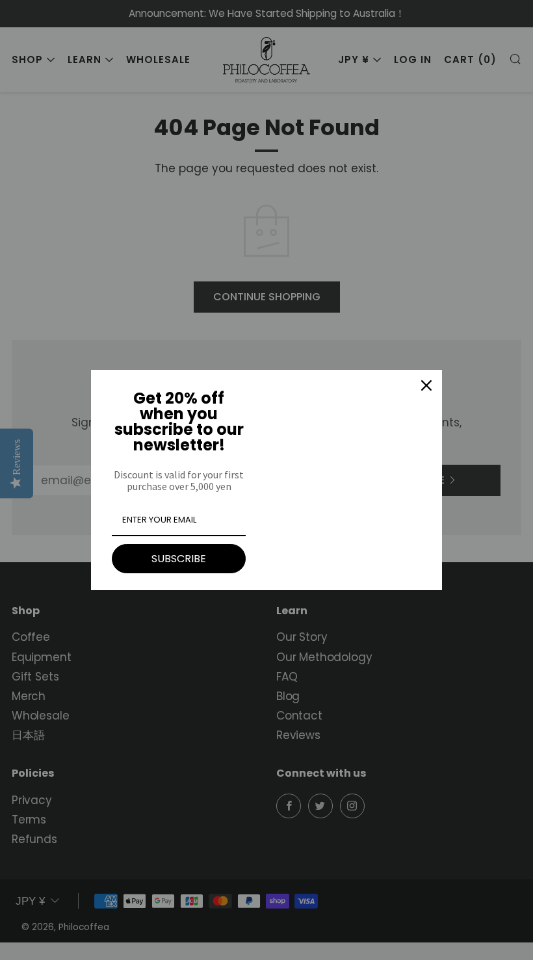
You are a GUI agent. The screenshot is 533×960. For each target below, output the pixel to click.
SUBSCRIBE (178, 558)
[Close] (426, 385)
